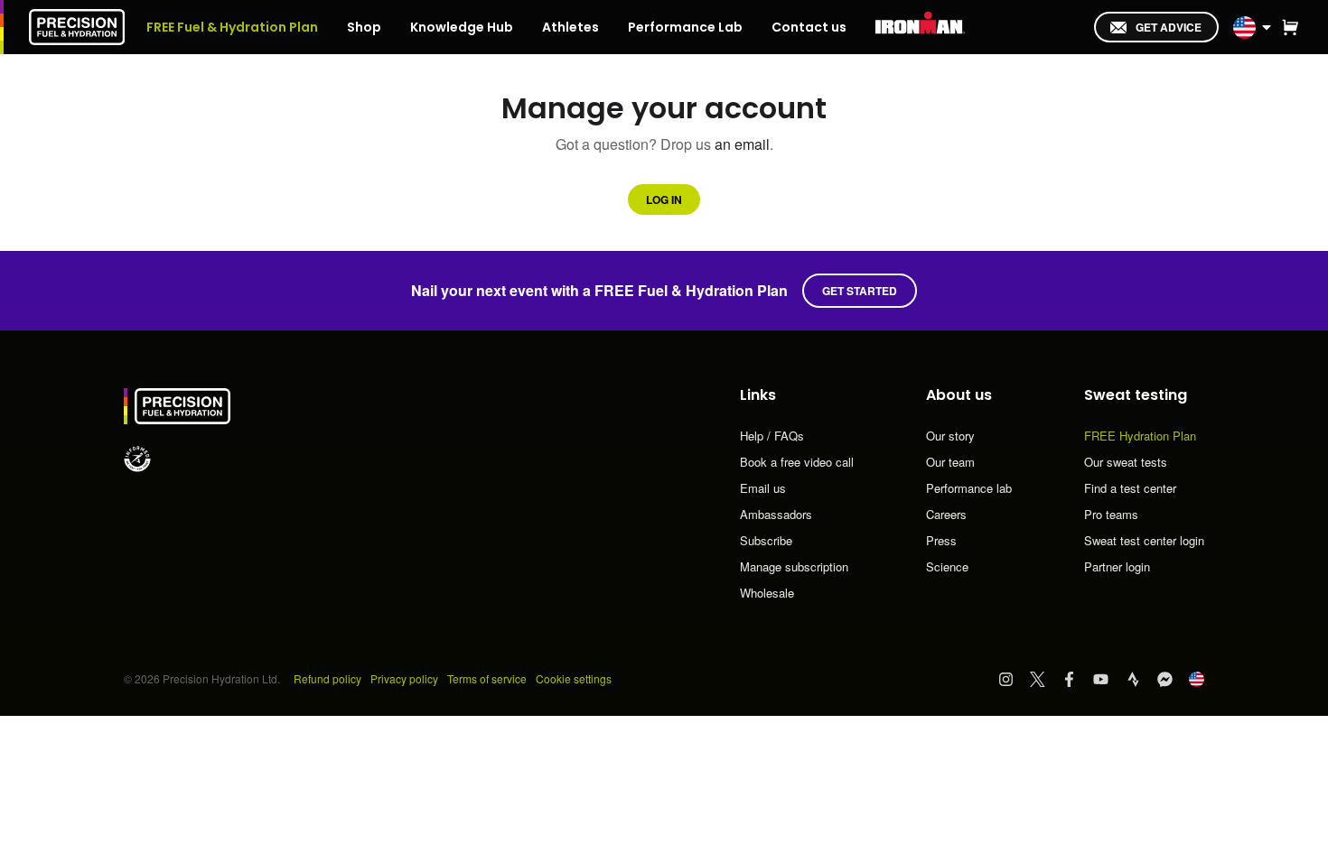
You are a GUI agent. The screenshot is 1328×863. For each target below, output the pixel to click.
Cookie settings (574, 678)
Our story (950, 437)
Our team (950, 463)
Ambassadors (776, 515)
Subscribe (766, 541)
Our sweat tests (1125, 463)
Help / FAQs (772, 437)
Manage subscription (794, 568)
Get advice (1169, 27)
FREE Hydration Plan (1140, 437)
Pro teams (1111, 515)
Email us (763, 489)
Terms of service (487, 678)
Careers (946, 515)
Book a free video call (797, 463)
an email (742, 144)
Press (941, 541)
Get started (859, 291)
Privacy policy (404, 678)
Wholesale (767, 593)
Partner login (1117, 566)
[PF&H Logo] (77, 27)
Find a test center (1130, 489)
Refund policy (327, 678)
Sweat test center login (1144, 541)
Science (947, 566)
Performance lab (969, 489)
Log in (664, 199)
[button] (1290, 27)
